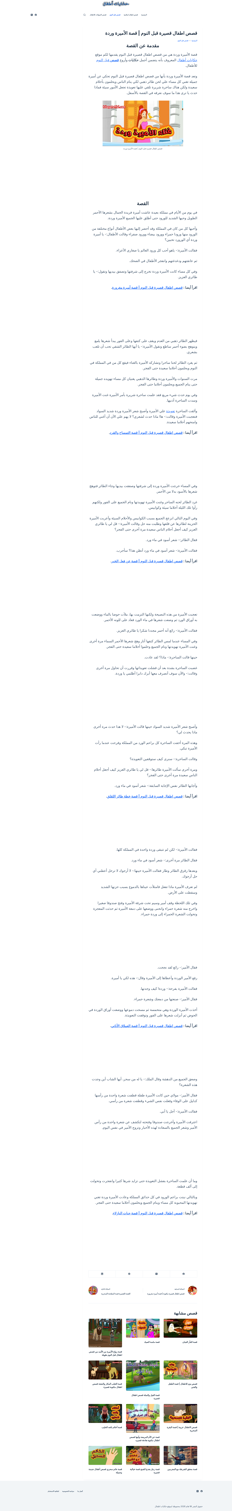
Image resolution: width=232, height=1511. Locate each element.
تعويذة (170, 411)
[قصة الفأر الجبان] (180, 1328)
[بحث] (85, 15)
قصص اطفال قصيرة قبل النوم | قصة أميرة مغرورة (147, 287)
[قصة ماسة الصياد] (143, 1328)
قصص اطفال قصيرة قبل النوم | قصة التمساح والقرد (146, 433)
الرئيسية (144, 15)
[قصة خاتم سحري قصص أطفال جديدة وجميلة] (105, 1455)
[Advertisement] (142, 174)
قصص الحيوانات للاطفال (98, 15)
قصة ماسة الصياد (152, 1342)
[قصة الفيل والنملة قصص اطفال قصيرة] (143, 1376)
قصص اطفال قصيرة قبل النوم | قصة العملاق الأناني (147, 1026)
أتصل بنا (80, 1491)
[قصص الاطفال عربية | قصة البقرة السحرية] (180, 1413)
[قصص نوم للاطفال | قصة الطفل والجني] (180, 1370)
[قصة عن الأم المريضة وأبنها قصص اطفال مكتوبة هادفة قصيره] (143, 1418)
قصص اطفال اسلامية (131, 15)
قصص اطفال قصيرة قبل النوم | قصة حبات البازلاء (148, 1213)
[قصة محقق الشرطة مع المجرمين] (180, 1455)
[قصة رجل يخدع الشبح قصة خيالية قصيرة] (143, 1455)
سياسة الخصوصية (68, 1491)
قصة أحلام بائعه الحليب (112, 1427)
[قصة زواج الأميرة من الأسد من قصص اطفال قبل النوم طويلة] (105, 1333)
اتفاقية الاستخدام (53, 1491)
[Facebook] (36, 15)
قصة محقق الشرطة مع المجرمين (182, 1469)
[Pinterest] (129, 1274)
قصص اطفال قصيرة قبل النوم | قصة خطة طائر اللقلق (145, 796)
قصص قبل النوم (115, 15)
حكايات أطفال (187, 60)
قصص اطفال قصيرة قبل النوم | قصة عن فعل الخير (147, 561)
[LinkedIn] (102, 1274)
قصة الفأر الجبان (189, 1342)
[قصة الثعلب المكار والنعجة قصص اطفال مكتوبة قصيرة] (105, 1370)
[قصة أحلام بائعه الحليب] (105, 1413)
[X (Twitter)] (32, 15)
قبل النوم (107, 60)
